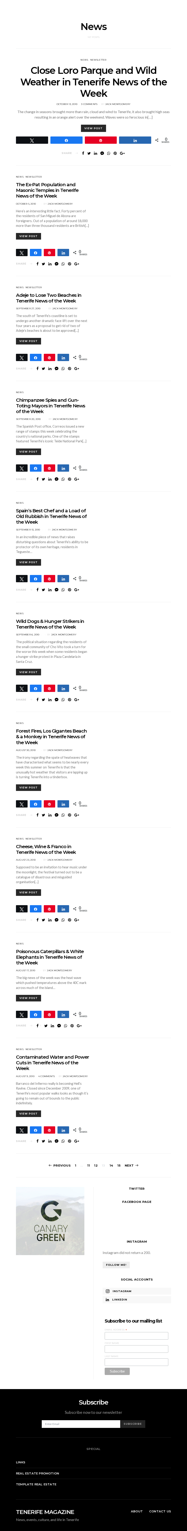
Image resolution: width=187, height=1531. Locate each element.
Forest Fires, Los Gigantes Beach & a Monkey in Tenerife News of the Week (51, 736)
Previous (62, 1165)
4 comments (46, 1076)
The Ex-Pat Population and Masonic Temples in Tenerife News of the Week (47, 190)
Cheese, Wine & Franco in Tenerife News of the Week (46, 849)
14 (111, 1165)
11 (88, 1165)
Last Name (112, 1356)
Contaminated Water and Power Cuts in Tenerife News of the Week (52, 1062)
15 (118, 1165)
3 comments (89, 104)
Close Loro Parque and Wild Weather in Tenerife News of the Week (93, 81)
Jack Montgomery (117, 104)
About (137, 1511)
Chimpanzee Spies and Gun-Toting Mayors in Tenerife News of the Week (50, 405)
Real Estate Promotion (37, 1473)
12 (95, 1165)
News (84, 59)
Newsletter (98, 59)
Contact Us (160, 1511)
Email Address (116, 1329)
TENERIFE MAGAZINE (45, 1512)
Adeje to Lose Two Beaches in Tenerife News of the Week (48, 298)
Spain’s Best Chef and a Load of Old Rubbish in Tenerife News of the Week (51, 516)
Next (129, 1165)
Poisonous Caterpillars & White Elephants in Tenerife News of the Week (50, 957)
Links (20, 1462)
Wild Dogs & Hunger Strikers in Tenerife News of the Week (50, 624)
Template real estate (36, 1484)
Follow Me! (116, 1264)
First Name (112, 1343)
